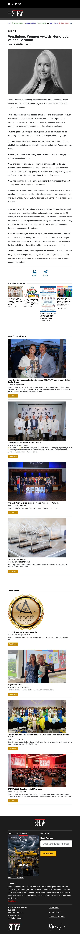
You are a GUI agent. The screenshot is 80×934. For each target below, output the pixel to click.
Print (34, 275)
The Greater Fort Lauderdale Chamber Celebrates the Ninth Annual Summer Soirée (15, 301)
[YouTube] (19, 4)
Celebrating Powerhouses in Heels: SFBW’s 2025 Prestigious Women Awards (38, 736)
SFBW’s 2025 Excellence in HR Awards (25, 789)
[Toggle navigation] (9, 13)
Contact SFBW (54, 912)
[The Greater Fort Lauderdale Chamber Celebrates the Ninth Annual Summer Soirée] (15, 292)
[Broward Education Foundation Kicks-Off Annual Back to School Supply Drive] (32, 292)
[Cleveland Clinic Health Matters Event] (37, 421)
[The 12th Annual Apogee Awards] (37, 612)
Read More (13, 396)
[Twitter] (16, 4)
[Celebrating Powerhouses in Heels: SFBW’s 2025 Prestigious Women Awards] (37, 717)
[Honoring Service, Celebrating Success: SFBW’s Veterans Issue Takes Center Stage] (37, 359)
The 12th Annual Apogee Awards (22, 632)
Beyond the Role (15, 685)
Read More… (13, 901)
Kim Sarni (21, 384)
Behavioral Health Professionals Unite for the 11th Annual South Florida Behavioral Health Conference (64, 302)
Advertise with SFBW (57, 917)
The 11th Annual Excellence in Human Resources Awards (33, 503)
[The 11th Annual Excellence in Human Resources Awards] (37, 482)
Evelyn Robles (23, 445)
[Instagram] (12, 4)
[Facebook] (9, 4)
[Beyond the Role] (37, 667)
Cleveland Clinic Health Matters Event (24, 442)
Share (45, 275)
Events (12, 31)
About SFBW (54, 908)
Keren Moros (25, 44)
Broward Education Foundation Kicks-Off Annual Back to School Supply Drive (31, 302)
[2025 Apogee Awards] (37, 538)
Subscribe (48, 854)
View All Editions (16, 878)
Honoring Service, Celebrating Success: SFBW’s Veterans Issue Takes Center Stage (39, 381)
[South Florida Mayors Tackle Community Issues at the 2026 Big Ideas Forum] (48, 299)
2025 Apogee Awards (17, 559)
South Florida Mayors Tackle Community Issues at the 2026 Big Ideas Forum (48, 316)
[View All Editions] (23, 855)
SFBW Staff (23, 505)
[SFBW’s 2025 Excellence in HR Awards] (37, 771)
